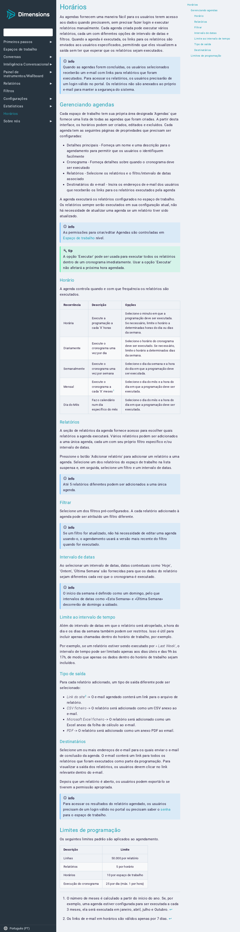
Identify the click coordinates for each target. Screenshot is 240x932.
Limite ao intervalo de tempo (212, 38)
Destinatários (202, 50)
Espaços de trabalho (20, 49)
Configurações (15, 99)
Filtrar (198, 27)
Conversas (12, 57)
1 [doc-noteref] (113, 390)
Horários (11, 114)
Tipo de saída (202, 44)
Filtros (9, 91)
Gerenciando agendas (204, 10)
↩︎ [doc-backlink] (170, 909)
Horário (198, 16)
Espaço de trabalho (79, 238)
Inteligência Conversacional (26, 64)
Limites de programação (206, 55)
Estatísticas (13, 106)
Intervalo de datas (205, 33)
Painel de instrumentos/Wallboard (23, 74)
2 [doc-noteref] (85, 696)
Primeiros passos (18, 42)
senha (165, 809)
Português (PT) (17, 928)
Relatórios (12, 84)
